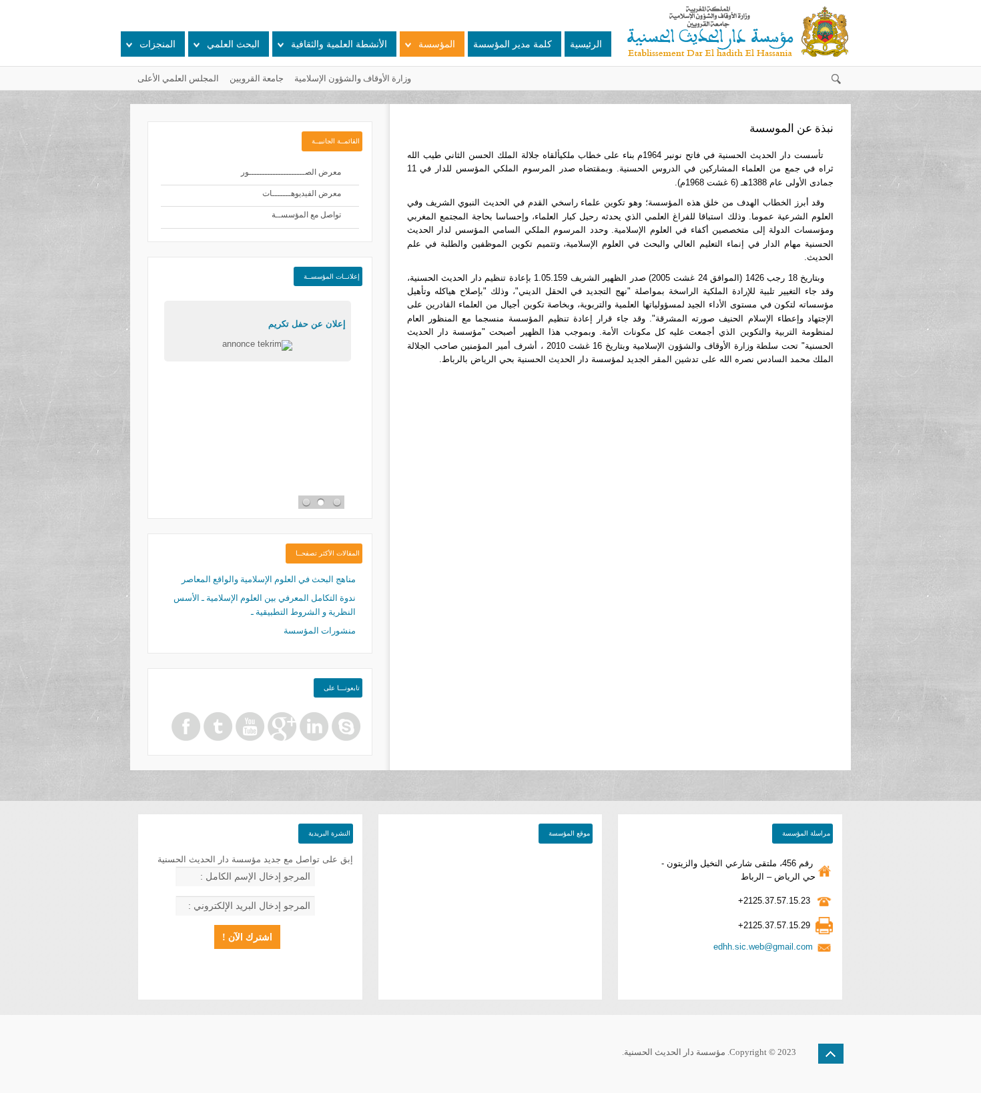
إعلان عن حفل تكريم (307, 324)
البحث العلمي (233, 44)
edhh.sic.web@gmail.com (763, 947)
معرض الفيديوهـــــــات (301, 193)
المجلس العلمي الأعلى (178, 78)
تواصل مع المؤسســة (306, 214)
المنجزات (157, 44)
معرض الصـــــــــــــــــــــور (291, 172)
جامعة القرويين (257, 78)
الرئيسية (586, 44)
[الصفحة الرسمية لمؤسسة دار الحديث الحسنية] (186, 726)
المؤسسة (436, 44)
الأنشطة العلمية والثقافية (339, 44)
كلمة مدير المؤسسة (512, 44)
